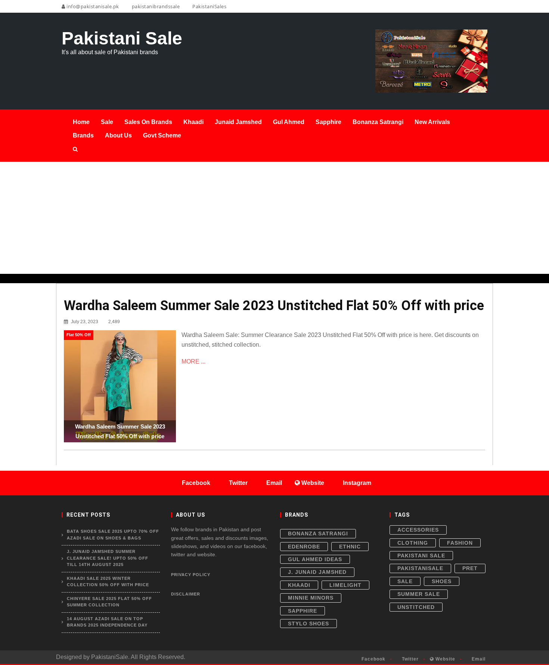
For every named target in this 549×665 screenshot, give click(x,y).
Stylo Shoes (308, 624)
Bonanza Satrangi (318, 533)
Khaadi (299, 585)
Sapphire (302, 611)
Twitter (409, 659)
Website (444, 659)
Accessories (418, 530)
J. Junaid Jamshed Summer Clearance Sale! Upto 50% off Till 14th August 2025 (107, 558)
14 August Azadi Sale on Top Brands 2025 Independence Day (107, 622)
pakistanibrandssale (155, 6)
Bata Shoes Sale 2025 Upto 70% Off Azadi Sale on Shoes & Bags (113, 534)
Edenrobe (304, 547)
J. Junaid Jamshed (317, 572)
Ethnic (350, 547)
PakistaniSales (208, 6)
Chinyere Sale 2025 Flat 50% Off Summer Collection (109, 601)
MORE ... (193, 361)
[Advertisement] (274, 218)
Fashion (460, 543)
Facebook (372, 659)
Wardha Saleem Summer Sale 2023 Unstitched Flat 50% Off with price (274, 305)
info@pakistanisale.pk (92, 6)
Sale (405, 581)
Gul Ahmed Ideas (315, 559)
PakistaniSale (420, 568)
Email (478, 659)
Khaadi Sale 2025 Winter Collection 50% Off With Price (108, 581)
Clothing (412, 543)
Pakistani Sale (421, 556)
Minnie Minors (311, 598)
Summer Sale (418, 594)
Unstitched (416, 607)
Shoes (442, 581)
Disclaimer (185, 594)
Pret (470, 568)
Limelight (345, 585)
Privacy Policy (190, 574)
